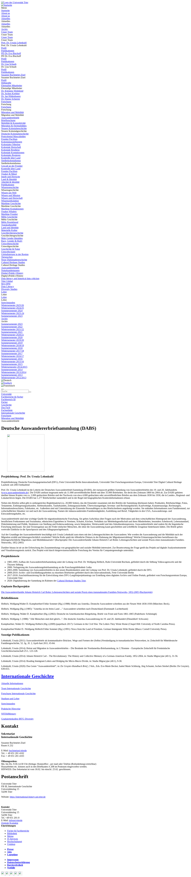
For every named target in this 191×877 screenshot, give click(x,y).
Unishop (11, 844)
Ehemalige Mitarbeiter (11, 85)
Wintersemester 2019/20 (12, 340)
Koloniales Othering (10, 144)
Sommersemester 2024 (12, 310)
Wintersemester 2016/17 (12, 356)
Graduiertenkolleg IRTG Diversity (17, 719)
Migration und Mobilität (12, 112)
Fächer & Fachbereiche (18, 831)
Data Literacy (7, 286)
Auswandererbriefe (10, 117)
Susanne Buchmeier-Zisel (13, 75)
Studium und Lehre (10, 698)
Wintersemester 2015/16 (12, 361)
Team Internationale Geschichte (16, 688)
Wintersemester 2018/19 (12, 345)
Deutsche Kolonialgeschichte (15, 133)
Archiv (4, 29)
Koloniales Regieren (10, 155)
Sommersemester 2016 (12, 359)
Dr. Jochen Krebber (10, 93)
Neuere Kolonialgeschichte (14, 128)
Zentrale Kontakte (9, 823)
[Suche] (2, 389)
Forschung (6, 101)
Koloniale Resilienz (10, 150)
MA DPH (5, 284)
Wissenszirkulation (10, 200)
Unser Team (7, 32)
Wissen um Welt (8, 192)
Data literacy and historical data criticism (20, 278)
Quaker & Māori (9, 174)
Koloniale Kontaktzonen (12, 152)
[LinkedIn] (20, 874)
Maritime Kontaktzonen (12, 209)
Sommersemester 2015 (12, 364)
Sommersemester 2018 (12, 348)
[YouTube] (12, 874)
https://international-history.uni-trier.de (28, 797)
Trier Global (7, 281)
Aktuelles (5, 18)
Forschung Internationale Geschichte (18, 693)
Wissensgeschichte (10, 187)
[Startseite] (14, 2)
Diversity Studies (9, 289)
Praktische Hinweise (10, 708)
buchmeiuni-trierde (18, 750)
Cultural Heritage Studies (13, 262)
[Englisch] (6, 383)
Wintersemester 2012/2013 (13, 377)
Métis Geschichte (9, 217)
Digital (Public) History (12, 273)
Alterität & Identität (10, 182)
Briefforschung (8, 120)
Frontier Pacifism (9, 139)
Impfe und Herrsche (10, 176)
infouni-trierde (15, 820)
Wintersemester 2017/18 (12, 351)
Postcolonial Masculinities (13, 136)
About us (5, 13)
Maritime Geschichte (11, 203)
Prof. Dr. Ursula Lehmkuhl (14, 42)
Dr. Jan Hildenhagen (11, 96)
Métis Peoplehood (9, 222)
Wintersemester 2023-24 (12, 313)
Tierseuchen (7, 257)
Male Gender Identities (12, 238)
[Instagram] (16, 874)
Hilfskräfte (6, 83)
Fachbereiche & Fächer (12, 397)
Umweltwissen (8, 251)
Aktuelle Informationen (12, 683)
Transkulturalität (8, 225)
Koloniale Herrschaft (11, 147)
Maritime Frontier (9, 214)
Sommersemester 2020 (12, 337)
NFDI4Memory (8, 713)
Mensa (10, 836)
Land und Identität (10, 227)
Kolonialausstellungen (11, 142)
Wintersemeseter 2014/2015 (14, 367)
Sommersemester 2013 (12, 375)
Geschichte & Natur (10, 249)
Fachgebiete (7, 410)
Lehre (4, 292)
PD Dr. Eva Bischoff (11, 53)
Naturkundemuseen (10, 270)
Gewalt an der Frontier (12, 166)
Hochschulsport (14, 841)
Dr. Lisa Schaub (8, 64)
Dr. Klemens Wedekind (12, 91)
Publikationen (7, 50)
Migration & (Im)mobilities (14, 125)
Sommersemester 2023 (12, 316)
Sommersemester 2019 (12, 343)
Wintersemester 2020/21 (12, 334)
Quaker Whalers (9, 211)
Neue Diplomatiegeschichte (14, 259)
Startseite (5, 10)
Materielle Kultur (9, 230)
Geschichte (6, 405)
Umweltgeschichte (10, 243)
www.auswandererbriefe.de (15, 492)
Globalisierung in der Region (15, 254)
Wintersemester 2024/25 (12, 308)
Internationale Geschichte (13, 413)
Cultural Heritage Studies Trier (71, 580)
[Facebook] (3, 874)
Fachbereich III (8, 399)
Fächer (4, 402)
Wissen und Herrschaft (12, 198)
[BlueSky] (8, 874)
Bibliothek (12, 833)
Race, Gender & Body (11, 241)
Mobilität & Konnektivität (13, 123)
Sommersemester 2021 (12, 332)
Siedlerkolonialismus (11, 160)
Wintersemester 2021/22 (12, 329)
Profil (3, 48)
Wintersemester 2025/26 (12, 305)
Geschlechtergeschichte (12, 233)
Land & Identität (9, 179)
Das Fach (5, 407)
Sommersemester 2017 (12, 353)
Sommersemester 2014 (12, 369)
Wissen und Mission (10, 195)
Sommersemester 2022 (12, 326)
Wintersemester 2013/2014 (13, 372)
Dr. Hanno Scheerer (10, 99)
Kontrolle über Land (10, 158)
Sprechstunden (8, 302)
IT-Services (12, 839)
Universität (6, 394)
